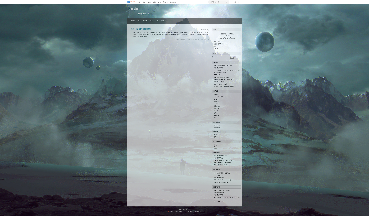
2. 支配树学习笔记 (218, 68)
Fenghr (219, 41)
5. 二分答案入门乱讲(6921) (221, 165)
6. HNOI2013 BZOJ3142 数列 (221, 77)
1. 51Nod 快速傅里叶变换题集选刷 (223, 65)
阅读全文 (146, 36)
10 (218, 46)
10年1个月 (220, 43)
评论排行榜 (216, 169)
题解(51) (216, 134)
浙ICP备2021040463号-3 (194, 211)
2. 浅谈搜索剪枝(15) (219, 192)
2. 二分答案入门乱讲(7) (220, 175)
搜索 (216, 113)
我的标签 (215, 91)
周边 (144, 2)
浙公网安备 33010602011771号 (178, 211)
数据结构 (217, 106)
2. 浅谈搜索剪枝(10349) (220, 158)
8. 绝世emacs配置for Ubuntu (221, 82)
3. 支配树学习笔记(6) (219, 177)
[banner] (131, 2)
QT (214, 147)
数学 (216, 101)
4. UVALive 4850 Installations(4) (222, 180)
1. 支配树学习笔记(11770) (221, 155)
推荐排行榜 (216, 187)
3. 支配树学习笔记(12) (220, 195)
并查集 (216, 108)
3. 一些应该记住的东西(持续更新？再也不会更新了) (227, 70)
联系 (151, 20)
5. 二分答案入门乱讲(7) (220, 201)
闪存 (159, 2)
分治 (216, 103)
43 (218, 45)
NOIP (216, 110)
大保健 (215, 148)
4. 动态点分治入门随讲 (220, 72)
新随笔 (145, 20)
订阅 (157, 20)
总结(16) (216, 137)
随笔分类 (215, 131)
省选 (216, 94)
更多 (215, 117)
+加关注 (216, 48)
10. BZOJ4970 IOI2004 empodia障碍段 (224, 86)
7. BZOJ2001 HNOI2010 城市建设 (223, 79)
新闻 (149, 2)
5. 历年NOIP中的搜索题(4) (221, 182)
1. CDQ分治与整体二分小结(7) (222, 173)
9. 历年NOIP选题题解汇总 (220, 84)
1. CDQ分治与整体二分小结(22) (222, 190)
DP (216, 99)
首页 (139, 20)
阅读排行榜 (216, 152)
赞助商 (165, 2)
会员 (138, 2)
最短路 (216, 115)
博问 (154, 2)
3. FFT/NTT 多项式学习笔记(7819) (223, 160)
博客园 (133, 20)
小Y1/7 (215, 145)
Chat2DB (173, 2)
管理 (162, 20)
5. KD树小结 (217, 75)
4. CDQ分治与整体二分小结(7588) (223, 162)
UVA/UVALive (218, 97)
